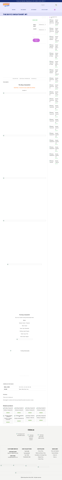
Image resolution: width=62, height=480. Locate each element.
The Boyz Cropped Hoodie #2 (8, 419)
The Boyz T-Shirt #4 (30, 417)
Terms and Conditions (55, 451)
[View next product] (45, 17)
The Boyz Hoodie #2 (41, 410)
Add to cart (36, 40)
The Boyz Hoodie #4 (19, 410)
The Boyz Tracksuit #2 (30, 410)
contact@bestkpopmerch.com (13, 457)
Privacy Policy (40, 451)
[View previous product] (43, 17)
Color (34, 28)
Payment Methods (55, 453)
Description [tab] (15, 78)
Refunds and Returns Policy (41, 453)
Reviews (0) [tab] (33, 78)
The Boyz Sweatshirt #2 (19, 418)
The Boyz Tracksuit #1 (41, 417)
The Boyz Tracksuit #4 (8, 410)
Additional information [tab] (24, 78)
